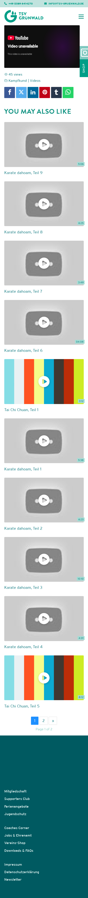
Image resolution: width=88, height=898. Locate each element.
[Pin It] (44, 92)
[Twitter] (21, 92)
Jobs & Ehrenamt (18, 835)
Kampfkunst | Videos (24, 80)
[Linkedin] (33, 92)
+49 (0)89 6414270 (21, 3)
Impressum (13, 864)
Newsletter (13, 879)
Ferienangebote (16, 806)
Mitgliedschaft (15, 791)
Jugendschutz (15, 814)
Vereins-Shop (14, 842)
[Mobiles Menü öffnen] (81, 16)
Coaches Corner (16, 827)
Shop (84, 68)
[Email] (77, 92)
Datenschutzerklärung (21, 872)
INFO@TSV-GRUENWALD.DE (66, 3)
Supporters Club (17, 798)
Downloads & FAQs (18, 850)
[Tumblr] (56, 92)
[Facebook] (9, 92)
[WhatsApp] (68, 92)
